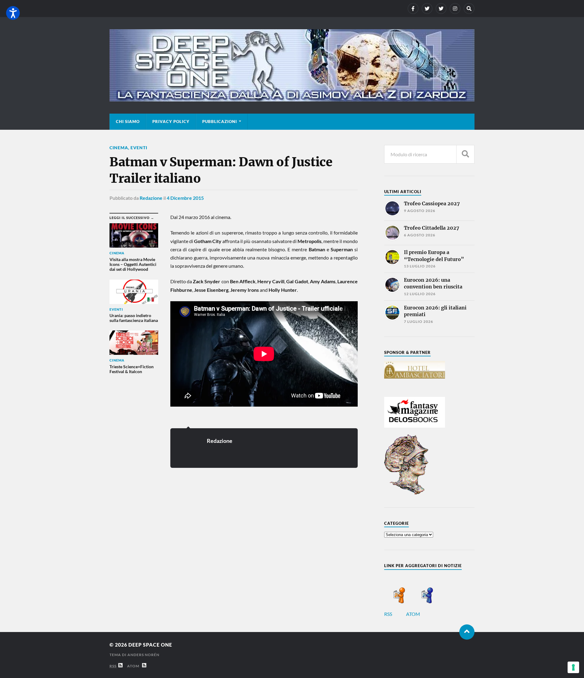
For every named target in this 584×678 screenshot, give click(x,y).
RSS (388, 614)
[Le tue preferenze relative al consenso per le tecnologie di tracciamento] (573, 667)
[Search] (469, 8)
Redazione (151, 198)
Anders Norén (143, 654)
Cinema (118, 147)
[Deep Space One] (291, 65)
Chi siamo (128, 121)
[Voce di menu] (413, 8)
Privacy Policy (170, 121)
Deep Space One (150, 645)
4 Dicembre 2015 (185, 198)
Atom (134, 666)
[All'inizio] (466, 632)
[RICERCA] (465, 154)
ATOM (413, 614)
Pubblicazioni (219, 121)
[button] (13, 13)
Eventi (138, 147)
